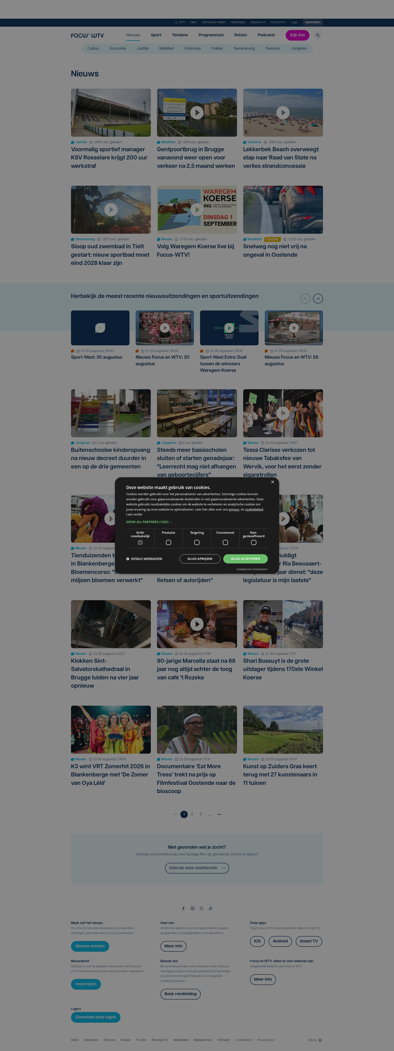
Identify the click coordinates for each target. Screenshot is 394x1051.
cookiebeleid (254, 509)
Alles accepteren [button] (245, 559)
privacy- (234, 509)
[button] (197, 522)
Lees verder (134, 514)
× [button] (272, 482)
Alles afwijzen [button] (200, 559)
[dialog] (197, 525)
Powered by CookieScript (252, 569)
